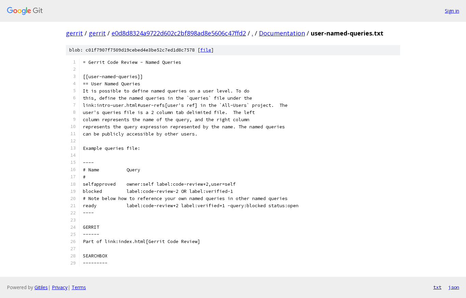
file (205, 50)
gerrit (74, 33)
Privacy (60, 287)
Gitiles (41, 287)
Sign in (452, 11)
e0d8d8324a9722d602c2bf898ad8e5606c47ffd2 (179, 33)
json (453, 287)
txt (437, 287)
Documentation (282, 33)
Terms (79, 287)
